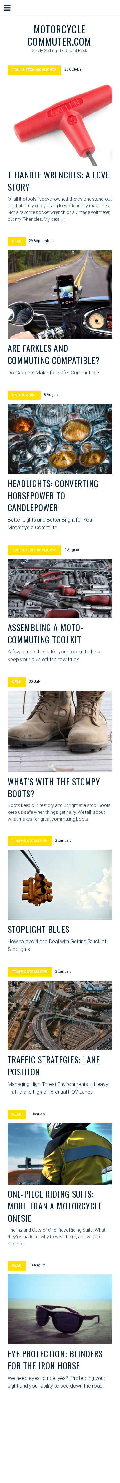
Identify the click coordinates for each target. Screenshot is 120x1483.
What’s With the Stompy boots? (54, 787)
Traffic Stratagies (29, 841)
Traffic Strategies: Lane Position (54, 1065)
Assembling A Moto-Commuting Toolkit (45, 633)
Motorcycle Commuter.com (59, 35)
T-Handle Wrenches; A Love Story (58, 180)
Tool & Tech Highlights (34, 70)
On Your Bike (24, 395)
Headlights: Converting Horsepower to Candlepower (53, 495)
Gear (16, 241)
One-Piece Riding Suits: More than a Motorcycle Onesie (55, 1206)
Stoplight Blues (38, 929)
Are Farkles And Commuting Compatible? (54, 354)
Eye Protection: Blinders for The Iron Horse (55, 1359)
